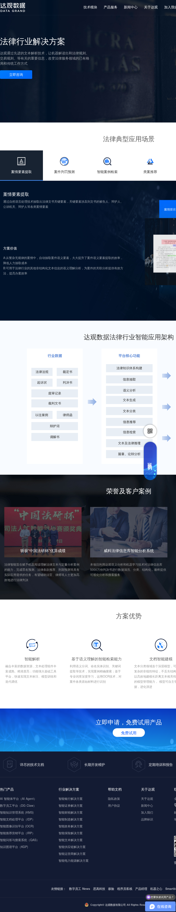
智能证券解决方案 (71, 805)
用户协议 (114, 805)
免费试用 (129, 732)
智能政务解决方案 (71, 826)
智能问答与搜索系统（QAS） (19, 840)
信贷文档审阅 (96, 61)
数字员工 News (79, 888)
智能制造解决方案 (71, 819)
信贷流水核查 (96, 69)
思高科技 (99, 888)
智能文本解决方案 (71, 840)
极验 (111, 888)
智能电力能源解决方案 (74, 860)
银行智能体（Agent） (102, 38)
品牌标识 (151, 33)
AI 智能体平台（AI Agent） (18, 798)
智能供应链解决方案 (72, 847)
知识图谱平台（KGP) (14, 847)
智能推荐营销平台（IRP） (17, 833)
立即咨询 (16, 74)
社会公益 (151, 41)
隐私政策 (114, 798)
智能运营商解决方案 (72, 853)
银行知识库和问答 (100, 45)
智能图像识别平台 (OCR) (17, 826)
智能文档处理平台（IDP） (17, 819)
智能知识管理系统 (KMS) (17, 812)
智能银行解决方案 (71, 798)
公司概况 (151, 26)
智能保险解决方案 (71, 833)
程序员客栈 (124, 888)
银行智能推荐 (96, 53)
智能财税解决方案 (71, 812)
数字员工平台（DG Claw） (18, 805)
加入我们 (147, 812)
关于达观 (147, 798)
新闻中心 (147, 805)
